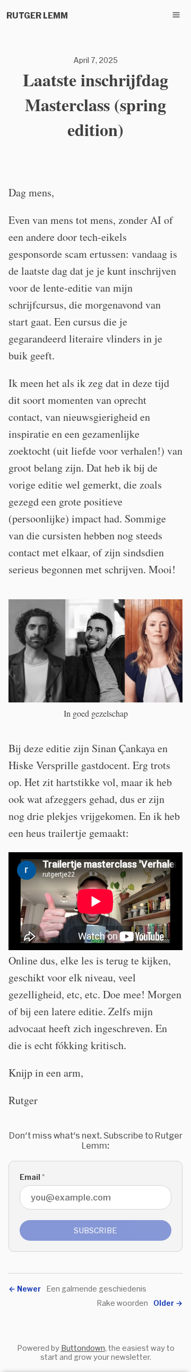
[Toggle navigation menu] (176, 14)
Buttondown (83, 1347)
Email (32, 1176)
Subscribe (95, 1230)
